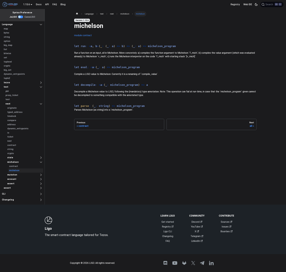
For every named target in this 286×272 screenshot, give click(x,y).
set (5, 57)
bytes (6, 33)
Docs (39, 4)
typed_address (14, 112)
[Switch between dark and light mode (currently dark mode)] (256, 4)
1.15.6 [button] (26, 4)
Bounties (225, 231)
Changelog (8, 199)
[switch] (20, 17)
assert (10, 183)
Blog (63, 4)
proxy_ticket (12, 95)
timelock (11, 116)
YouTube (195, 226)
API (47, 4)
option (7, 41)
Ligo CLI (167, 231)
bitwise (7, 53)
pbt (7, 91)
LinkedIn (195, 241)
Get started (167, 221)
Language (7, 24)
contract (11, 145)
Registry (235, 4)
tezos (7, 82)
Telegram (195, 236)
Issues (225, 226)
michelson (13, 162)
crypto (7, 66)
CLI (4, 194)
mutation (12, 175)
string (7, 37)
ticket (10, 137)
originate (12, 108)
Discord (195, 221)
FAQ (54, 4)
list (5, 49)
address (11, 124)
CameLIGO (29, 17)
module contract (83, 35)
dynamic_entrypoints (14, 74)
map (6, 28)
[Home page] (77, 13)
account (11, 179)
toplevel (8, 62)
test (6, 87)
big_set (7, 70)
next (8, 104)
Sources (225, 221)
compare (11, 120)
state (10, 157)
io (8, 133)
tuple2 (7, 78)
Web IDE (247, 4)
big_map (8, 45)
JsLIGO (13, 17)
